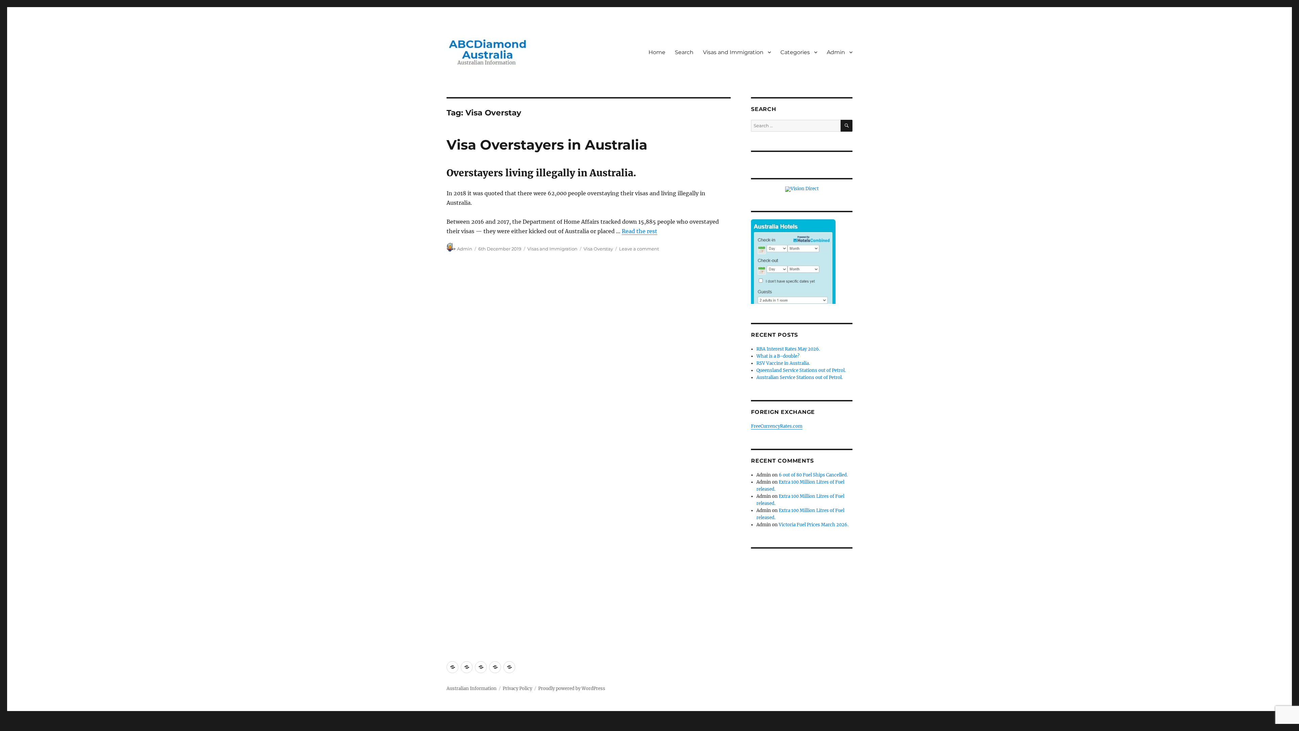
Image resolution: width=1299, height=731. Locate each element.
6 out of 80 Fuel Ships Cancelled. (813, 475)
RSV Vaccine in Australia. (783, 363)
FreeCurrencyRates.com (776, 426)
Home (656, 52)
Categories (795, 52)
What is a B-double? (777, 356)
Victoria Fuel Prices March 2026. (813, 525)
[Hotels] (793, 275)
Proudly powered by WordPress (571, 688)
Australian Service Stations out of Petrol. (799, 377)
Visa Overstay (598, 248)
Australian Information (472, 688)
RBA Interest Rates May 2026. (788, 349)
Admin (836, 52)
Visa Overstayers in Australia (547, 144)
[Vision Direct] (802, 189)
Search (684, 52)
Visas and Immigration (733, 52)
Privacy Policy (517, 688)
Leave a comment (639, 248)
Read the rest (639, 231)
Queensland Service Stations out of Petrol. (801, 370)
